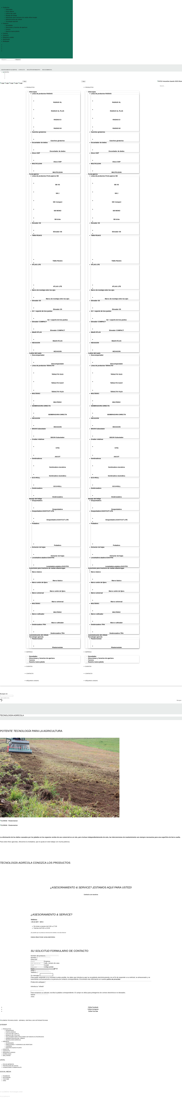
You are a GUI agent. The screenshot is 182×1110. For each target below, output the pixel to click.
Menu (25, 81)
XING (4, 1080)
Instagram (6, 1077)
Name (33, 994)
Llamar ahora (35, 937)
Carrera (8, 29)
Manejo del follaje (11, 15)
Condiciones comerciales (12, 1067)
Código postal (48, 967)
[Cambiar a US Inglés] (6, 78)
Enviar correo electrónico (47, 937)
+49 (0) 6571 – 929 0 (37, 922)
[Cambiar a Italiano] (6, 77)
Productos (6, 8)
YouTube (6, 1079)
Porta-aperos (10, 12)
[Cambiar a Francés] (6, 76)
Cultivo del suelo (11, 14)
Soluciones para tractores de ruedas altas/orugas (21, 17)
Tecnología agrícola (12, 21)
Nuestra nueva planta (12, 31)
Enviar (32, 996)
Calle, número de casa (51, 963)
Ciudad (46, 965)
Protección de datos (10, 1065)
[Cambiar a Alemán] (6, 73)
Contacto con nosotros (91, 895)
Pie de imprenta (47, 69)
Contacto (6, 35)
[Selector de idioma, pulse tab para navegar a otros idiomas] (6, 72)
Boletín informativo (33, 69)
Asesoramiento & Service (9, 69)
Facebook (6, 1076)
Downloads (6, 39)
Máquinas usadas (8, 37)
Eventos (5, 33)
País (56, 969)
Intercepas (9, 10)
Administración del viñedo (14, 19)
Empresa (5, 23)
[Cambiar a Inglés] (6, 74)
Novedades (9, 25)
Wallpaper (6, 41)
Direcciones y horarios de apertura (16, 27)
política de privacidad (113, 979)
